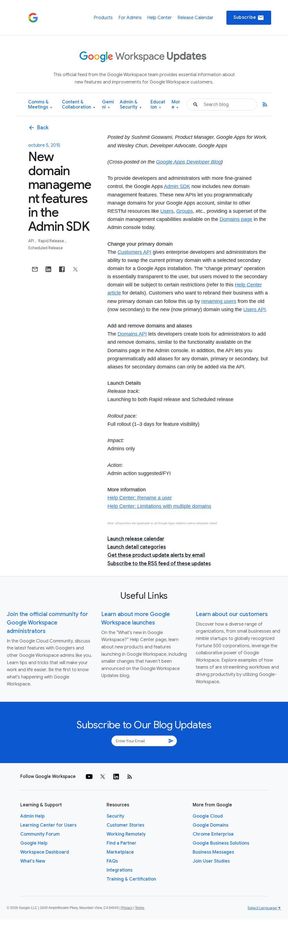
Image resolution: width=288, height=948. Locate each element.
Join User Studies (211, 861)
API (31, 240)
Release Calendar (195, 18)
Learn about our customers (232, 614)
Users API (254, 309)
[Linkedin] (116, 776)
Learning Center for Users (48, 825)
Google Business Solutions (221, 843)
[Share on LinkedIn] (48, 269)
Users (167, 211)
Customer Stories (125, 825)
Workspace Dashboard (44, 852)
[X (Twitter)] (102, 776)
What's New (32, 861)
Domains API (132, 334)
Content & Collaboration (78, 104)
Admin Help (32, 816)
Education (157, 104)
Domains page (236, 219)
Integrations (119, 870)
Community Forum (40, 834)
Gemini (108, 104)
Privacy (126, 908)
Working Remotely (126, 834)
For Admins (130, 18)
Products (103, 18)
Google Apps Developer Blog (188, 162)
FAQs (112, 861)
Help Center (159, 18)
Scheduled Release (45, 247)
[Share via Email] (35, 269)
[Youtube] (89, 776)
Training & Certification (131, 879)
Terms (139, 908)
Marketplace (120, 852)
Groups (184, 211)
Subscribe (248, 17)
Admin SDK (177, 186)
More (176, 104)
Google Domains (210, 825)
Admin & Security (130, 104)
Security (115, 816)
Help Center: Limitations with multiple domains (159, 506)
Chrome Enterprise (213, 834)
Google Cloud (208, 816)
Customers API (134, 252)
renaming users (218, 301)
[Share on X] (75, 269)
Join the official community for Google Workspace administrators (47, 623)
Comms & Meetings (40, 104)
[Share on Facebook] (62, 269)
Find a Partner (121, 843)
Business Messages (213, 852)
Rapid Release (51, 240)
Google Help (34, 843)
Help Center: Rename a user (139, 498)
